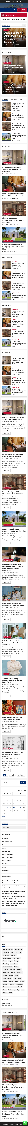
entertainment (7, 967)
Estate (16, 967)
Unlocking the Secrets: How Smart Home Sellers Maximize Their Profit (14, 631)
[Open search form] (14, 9)
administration (8, 949)
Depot (10, 961)
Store (4, 990)
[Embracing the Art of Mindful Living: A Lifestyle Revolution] (14, 184)
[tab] (6, 99)
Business (6, 952)
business (5, 838)
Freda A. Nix (7, 44)
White (10, 993)
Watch (24, 10)
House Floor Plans (8, 240)
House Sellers (7, 62)
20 (14, 807)
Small (20, 987)
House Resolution (8, 560)
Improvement (7, 978)
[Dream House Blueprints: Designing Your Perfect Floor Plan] (14, 235)
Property (11, 984)
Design (16, 961)
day (14, 958)
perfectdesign (6, 1004)
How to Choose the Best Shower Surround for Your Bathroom (13, 67)
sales (14, 987)
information (17, 978)
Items (5, 981)
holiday (19, 972)
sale (10, 987)
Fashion (5, 969)
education (14, 964)
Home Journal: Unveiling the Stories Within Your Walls (14, 707)
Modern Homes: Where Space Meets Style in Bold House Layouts (14, 742)
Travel (5, 993)
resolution (19, 984)
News (5, 599)
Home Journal (7, 29)
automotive (18, 949)
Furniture (6, 972)
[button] (2, 9)
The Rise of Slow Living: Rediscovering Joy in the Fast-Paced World (14, 668)
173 (18, 775)
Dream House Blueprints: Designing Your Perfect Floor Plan (6, 137)
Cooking (13, 955)
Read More (7, 433)
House (11, 975)
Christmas (18, 952)
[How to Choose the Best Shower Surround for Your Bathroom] (14, 157)
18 (7, 807)
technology (11, 990)
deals (18, 958)
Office (16, 981)
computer (6, 955)
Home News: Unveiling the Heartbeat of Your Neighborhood (14, 593)
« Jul (3, 816)
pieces (5, 984)
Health (4, 845)
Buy (12, 952)
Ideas (16, 975)
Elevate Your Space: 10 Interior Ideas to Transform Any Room (14, 37)
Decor (5, 961)
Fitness (19, 969)
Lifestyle (6, 82)
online (22, 981)
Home (4, 848)
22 (20, 807)
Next (22, 775)
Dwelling (6, 964)
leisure (11, 981)
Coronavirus (7, 958)
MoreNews (13, 1124)
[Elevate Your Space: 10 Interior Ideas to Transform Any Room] (14, 208)
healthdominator (7, 1006)
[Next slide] (25, 25)
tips (18, 990)
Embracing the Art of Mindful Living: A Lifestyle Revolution (14, 87)
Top (23, 990)
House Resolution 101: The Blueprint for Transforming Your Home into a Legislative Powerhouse (14, 554)
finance (12, 969)
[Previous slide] (23, 25)
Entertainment (7, 842)
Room (5, 987)
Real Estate (5, 870)
